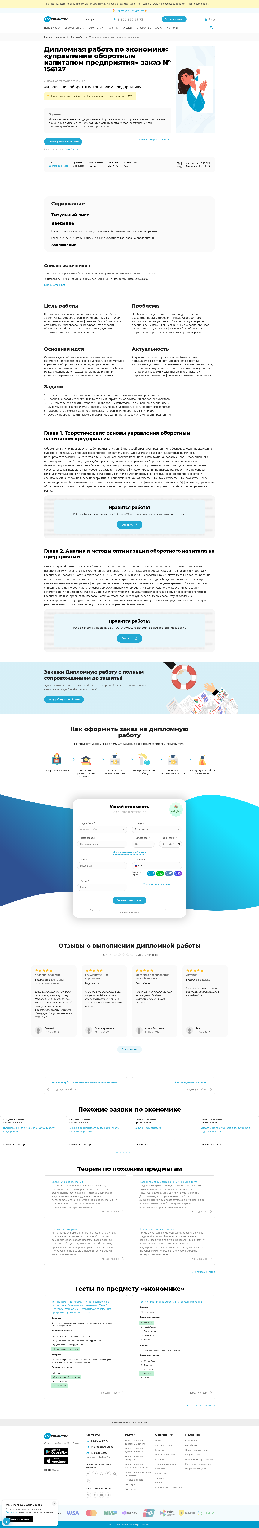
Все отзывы (129, 1049)
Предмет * (141, 823)
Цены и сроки (52, 27)
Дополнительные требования (129, 852)
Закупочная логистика (148, 1128)
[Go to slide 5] (129, 1152)
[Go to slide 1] (117, 1152)
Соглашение (12, 1512)
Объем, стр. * (142, 837)
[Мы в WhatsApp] (108, 1473)
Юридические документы (168, 1487)
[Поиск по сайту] (211, 27)
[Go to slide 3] (123, 1152)
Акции (158, 27)
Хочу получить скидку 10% (129, 10)
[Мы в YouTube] (101, 1495)
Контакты (172, 27)
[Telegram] (151, 873)
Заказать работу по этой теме (63, 141)
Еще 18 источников (54, 285)
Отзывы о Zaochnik (165, 1454)
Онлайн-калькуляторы (196, 1450)
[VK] (169, 873)
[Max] (178, 873)
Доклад (206, 979)
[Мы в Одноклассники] (95, 1495)
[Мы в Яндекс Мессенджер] (88, 1480)
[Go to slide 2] (120, 1152)
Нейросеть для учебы (196, 1468)
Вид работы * (88, 823)
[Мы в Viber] (101, 1473)
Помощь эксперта (134, 1479)
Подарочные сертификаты (199, 1459)
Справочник (143, 27)
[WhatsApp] (160, 873)
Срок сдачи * (170, 837)
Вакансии (160, 1468)
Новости (159, 1459)
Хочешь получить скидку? (154, 139)
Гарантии (112, 27)
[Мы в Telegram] (88, 1473)
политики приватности (134, 910)
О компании (96, 27)
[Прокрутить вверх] (252, 1515)
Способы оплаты (74, 27)
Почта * (85, 881)
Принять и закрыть (19, 1519)
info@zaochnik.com (101, 1447)
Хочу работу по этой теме (64, 699)
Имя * (84, 859)
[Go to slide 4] (126, 1152)
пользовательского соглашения (115, 910)
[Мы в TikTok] (108, 1495)
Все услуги (130, 1484)
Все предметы (132, 1489)
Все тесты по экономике (201, 1405)
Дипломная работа (58, 165)
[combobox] (102, 829)
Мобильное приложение (198, 1463)
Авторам (90, 19)
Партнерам (161, 1473)
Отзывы (127, 27)
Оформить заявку (174, 19)
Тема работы (88, 837)
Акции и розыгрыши (165, 1463)
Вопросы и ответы (194, 1454)
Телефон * (141, 859)
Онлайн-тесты (192, 1445)
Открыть (127, 524)
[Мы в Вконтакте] (95, 1473)
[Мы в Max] (114, 1473)
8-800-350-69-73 (99, 1441)
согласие (157, 910)
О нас (158, 1440)
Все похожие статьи (203, 1271)
